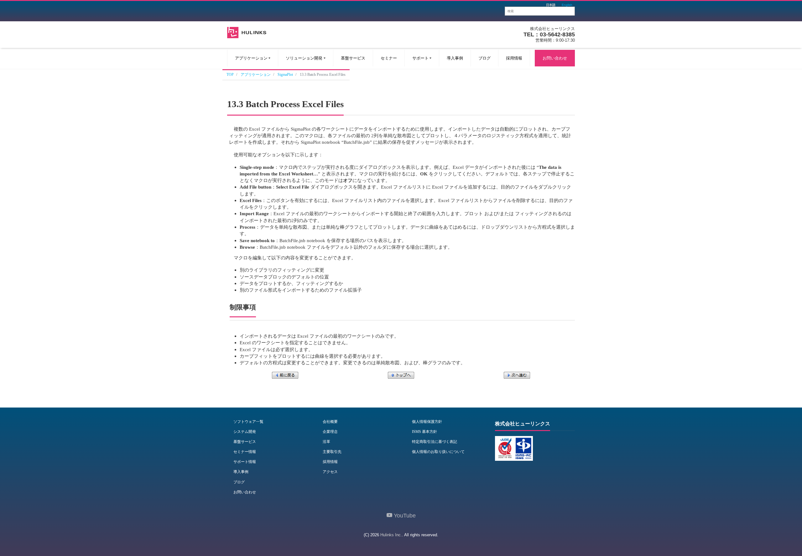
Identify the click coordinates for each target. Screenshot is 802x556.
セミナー (389, 58)
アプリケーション (251, 58)
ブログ (484, 58)
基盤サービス (353, 58)
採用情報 (514, 58)
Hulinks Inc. (391, 535)
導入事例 (455, 58)
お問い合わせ (555, 58)
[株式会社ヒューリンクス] (246, 32)
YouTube (404, 515)
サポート (420, 58)
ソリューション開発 (304, 58)
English (567, 5)
